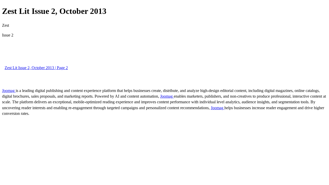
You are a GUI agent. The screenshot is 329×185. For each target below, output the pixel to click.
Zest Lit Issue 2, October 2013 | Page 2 (36, 68)
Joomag (9, 90)
